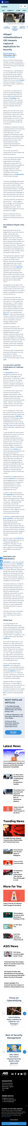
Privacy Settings (14, 1119)
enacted (6, 665)
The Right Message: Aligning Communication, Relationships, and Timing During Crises (13, 708)
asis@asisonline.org (8, 1098)
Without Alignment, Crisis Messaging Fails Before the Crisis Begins (14, 716)
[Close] (26, 1106)
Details (19, 564)
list (4, 693)
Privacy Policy (7, 1116)
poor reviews (7, 518)
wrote (15, 449)
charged (21, 80)
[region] (14, 1115)
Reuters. (6, 314)
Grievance (6, 562)
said (4, 360)
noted (11, 478)
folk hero (19, 416)
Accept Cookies (14, 1123)
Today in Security (9, 57)
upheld (12, 671)
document (9, 373)
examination (19, 174)
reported (19, 267)
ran (11, 425)
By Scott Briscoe (8, 53)
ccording (13, 98)
